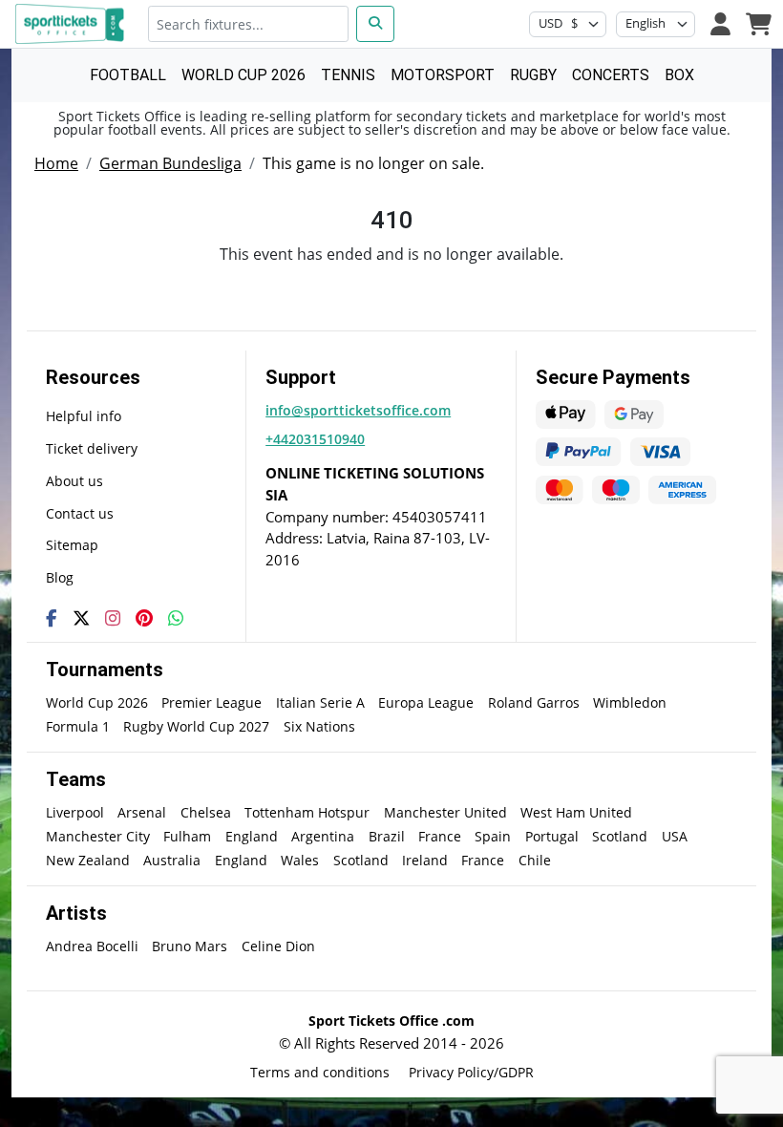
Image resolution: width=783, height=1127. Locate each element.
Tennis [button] (348, 75)
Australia (172, 860)
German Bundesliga (170, 163)
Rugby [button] (533, 75)
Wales (300, 860)
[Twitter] (81, 618)
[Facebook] (51, 618)
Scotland (619, 836)
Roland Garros (534, 702)
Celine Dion (278, 946)
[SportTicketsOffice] (72, 24)
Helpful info (83, 416)
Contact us (80, 513)
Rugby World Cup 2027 (196, 726)
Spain (493, 836)
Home (56, 163)
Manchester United (445, 812)
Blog (60, 577)
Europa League (426, 702)
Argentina (322, 836)
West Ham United (576, 812)
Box (679, 75)
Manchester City (98, 836)
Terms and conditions (320, 1072)
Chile (534, 860)
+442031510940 (315, 439)
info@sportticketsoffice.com (358, 410)
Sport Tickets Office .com (391, 1020)
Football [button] (128, 75)
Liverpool (75, 812)
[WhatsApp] (175, 618)
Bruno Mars (189, 946)
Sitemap (72, 545)
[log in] (720, 23)
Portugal (552, 836)
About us (74, 481)
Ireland (425, 860)
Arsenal (141, 812)
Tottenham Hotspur (307, 812)
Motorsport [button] (443, 75)
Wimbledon (630, 702)
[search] (375, 24)
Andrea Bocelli (92, 946)
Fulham (187, 836)
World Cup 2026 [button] (243, 75)
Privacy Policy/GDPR (471, 1072)
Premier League (211, 702)
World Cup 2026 (97, 702)
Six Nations (319, 726)
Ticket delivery (92, 448)
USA (675, 836)
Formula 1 (78, 726)
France (439, 836)
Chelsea (205, 812)
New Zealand (88, 860)
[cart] (759, 23)
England (251, 836)
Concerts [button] (610, 75)
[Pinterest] (144, 618)
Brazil (387, 836)
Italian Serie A (320, 702)
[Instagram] (112, 618)
